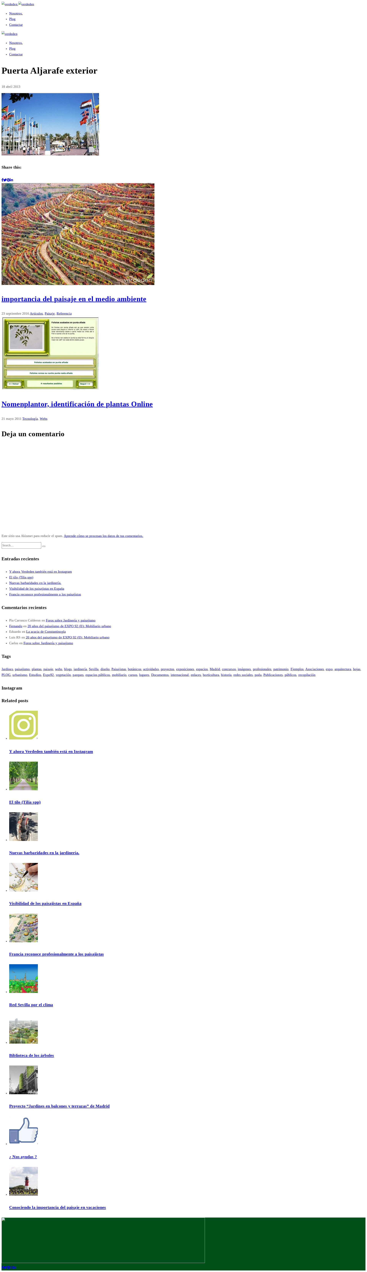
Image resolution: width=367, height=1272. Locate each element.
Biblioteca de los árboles (31, 1055)
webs (58, 669)
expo (329, 669)
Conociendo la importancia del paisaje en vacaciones (57, 1207)
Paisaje (50, 313)
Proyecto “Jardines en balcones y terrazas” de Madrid (59, 1106)
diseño (105, 669)
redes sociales (243, 675)
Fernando (15, 626)
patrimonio (281, 669)
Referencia (64, 313)
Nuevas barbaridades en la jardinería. (35, 583)
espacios (202, 669)
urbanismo (19, 675)
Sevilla (94, 669)
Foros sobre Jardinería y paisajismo (71, 620)
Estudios (35, 675)
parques (78, 675)
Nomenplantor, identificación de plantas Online (77, 404)
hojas (356, 669)
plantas (37, 669)
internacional (180, 675)
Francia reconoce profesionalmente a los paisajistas (45, 594)
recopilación (307, 675)
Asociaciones (314, 669)
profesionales (262, 669)
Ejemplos (297, 669)
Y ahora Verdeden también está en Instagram (40, 571)
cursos (132, 675)
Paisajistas (118, 669)
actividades (151, 669)
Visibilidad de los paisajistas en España (36, 589)
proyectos (167, 669)
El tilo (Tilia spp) (21, 577)
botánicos (134, 669)
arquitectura (343, 669)
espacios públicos (97, 675)
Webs (43, 419)
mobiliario (119, 675)
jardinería (80, 669)
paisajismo (22, 669)
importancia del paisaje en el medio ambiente (74, 299)
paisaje (48, 669)
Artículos (36, 313)
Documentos (160, 675)
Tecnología (30, 419)
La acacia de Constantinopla (46, 632)
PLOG (6, 675)
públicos (290, 675)
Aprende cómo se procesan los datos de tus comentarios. (103, 536)
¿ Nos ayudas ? (23, 1156)
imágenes (244, 669)
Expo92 (48, 675)
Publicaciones (273, 675)
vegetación (63, 675)
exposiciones (185, 669)
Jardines (7, 669)
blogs (67, 669)
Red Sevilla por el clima (31, 1004)
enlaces (196, 675)
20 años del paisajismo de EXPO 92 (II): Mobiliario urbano (69, 626)
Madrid (215, 669)
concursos (229, 669)
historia (226, 675)
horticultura (211, 675)
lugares (144, 675)
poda (258, 675)
